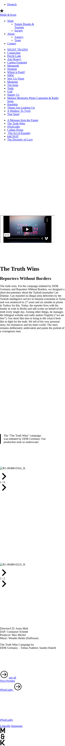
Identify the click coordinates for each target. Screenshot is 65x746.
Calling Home (15, 129)
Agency (18, 37)
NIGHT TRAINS (17, 49)
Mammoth (13, 65)
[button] (32, 477)
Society (18, 30)
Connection (13, 52)
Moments (12, 81)
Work (10, 20)
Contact (11, 43)
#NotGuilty (13, 126)
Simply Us (13, 94)
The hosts (12, 85)
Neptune (12, 68)
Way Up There (15, 78)
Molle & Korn (8, 14)
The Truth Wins (16, 123)
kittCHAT (13, 136)
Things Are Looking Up (21, 107)
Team (17, 40)
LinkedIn (5, 726)
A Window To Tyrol (18, 110)
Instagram (16, 726)
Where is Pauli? (16, 72)
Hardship (12, 104)
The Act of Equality (19, 133)
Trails (10, 88)
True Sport (13, 114)
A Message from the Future (22, 120)
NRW (10, 75)
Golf (9, 91)
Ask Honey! (14, 59)
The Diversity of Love (20, 139)
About (10, 33)
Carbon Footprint (17, 62)
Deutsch (12, 4)
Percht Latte (14, 56)
